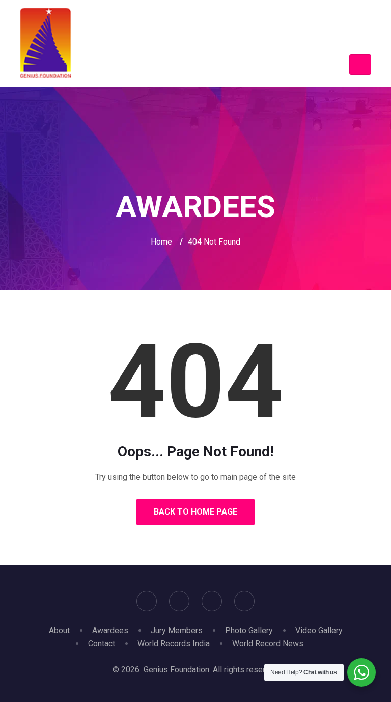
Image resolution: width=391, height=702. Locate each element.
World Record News (267, 644)
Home (161, 242)
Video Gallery (319, 630)
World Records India (173, 644)
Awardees (110, 630)
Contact (101, 644)
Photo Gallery (249, 630)
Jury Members (177, 630)
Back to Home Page (195, 512)
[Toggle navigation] (360, 64)
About (59, 630)
